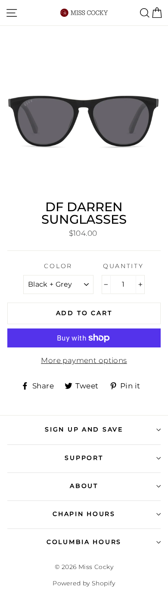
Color (58, 266)
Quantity (123, 266)
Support (84, 457)
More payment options (84, 360)
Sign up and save (84, 429)
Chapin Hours (84, 513)
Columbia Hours (84, 541)
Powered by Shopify (84, 583)
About (84, 485)
